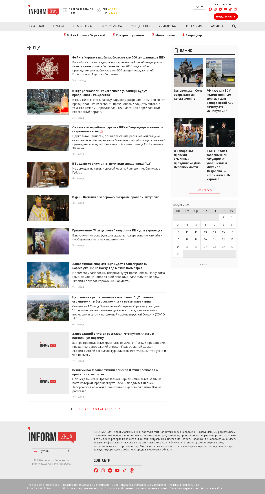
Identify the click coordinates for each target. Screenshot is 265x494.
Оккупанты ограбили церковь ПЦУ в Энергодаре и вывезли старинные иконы (117, 129)
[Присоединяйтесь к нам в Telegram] (220, 10)
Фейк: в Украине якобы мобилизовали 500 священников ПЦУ (118, 57)
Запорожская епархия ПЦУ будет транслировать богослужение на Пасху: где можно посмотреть (109, 266)
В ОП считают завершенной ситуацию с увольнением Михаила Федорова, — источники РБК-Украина (218, 165)
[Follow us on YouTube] (225, 10)
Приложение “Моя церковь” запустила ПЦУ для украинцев (117, 230)
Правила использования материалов (86, 484)
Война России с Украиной (85, 35)
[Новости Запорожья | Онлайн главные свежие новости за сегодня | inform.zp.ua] (43, 11)
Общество (140, 26)
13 (205, 232)
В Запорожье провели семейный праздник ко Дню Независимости (187, 159)
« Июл (203, 264)
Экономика (111, 26)
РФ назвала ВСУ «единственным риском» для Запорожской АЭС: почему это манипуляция (220, 101)
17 (177, 239)
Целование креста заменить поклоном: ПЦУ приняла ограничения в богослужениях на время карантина (113, 299)
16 (231, 232)
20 (205, 239)
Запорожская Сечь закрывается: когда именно (188, 95)
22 (223, 239)
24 (177, 246)
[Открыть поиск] (233, 26)
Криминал (167, 26)
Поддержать (225, 16)
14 (214, 232)
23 (231, 239)
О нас (114, 484)
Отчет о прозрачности (184, 488)
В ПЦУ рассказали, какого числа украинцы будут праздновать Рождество (109, 93)
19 (196, 239)
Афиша (217, 26)
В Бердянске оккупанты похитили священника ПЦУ (111, 164)
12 (196, 232)
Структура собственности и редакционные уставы (136, 488)
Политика (82, 26)
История (194, 26)
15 (223, 232)
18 (187, 239)
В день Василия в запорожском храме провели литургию (115, 197)
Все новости (204, 190)
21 (214, 239)
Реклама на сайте (211, 488)
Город (59, 26)
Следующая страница (103, 408)
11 (187, 232)
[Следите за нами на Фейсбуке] (210, 10)
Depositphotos (42, 488)
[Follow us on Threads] (235, 10)
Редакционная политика (184, 484)
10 (177, 232)
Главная (36, 26)
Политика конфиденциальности (82, 488)
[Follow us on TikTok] (230, 10)
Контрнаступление (130, 35)
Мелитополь (165, 35)
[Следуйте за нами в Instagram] (215, 10)
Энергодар (193, 35)
